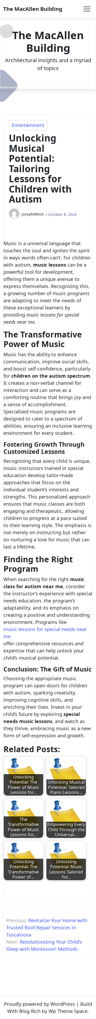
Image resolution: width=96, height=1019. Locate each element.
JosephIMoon (33, 214)
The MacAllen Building (32, 8)
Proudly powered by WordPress (39, 1004)
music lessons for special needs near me (45, 632)
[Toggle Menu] (87, 9)
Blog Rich (30, 1011)
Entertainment (28, 125)
